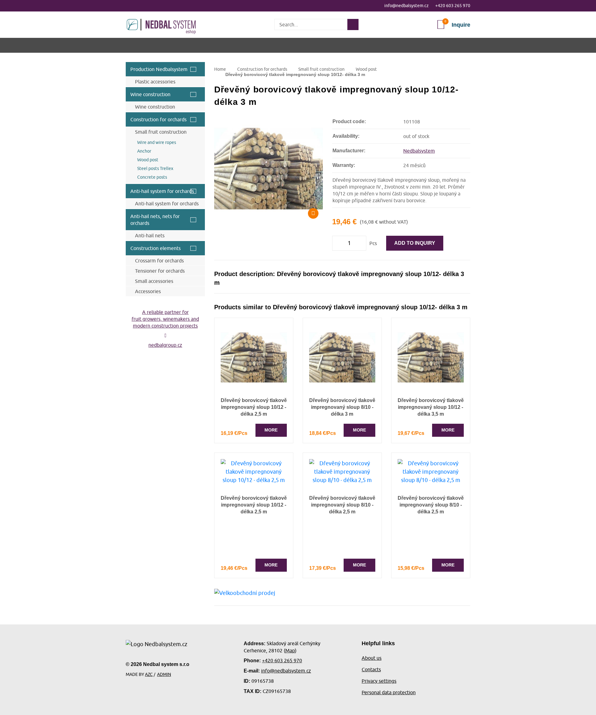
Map (290, 650)
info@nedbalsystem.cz (406, 5)
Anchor (144, 151)
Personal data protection (389, 692)
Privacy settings (379, 681)
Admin (164, 674)
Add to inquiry (414, 243)
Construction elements (155, 248)
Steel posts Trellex (155, 168)
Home (220, 69)
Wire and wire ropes (156, 142)
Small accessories (154, 281)
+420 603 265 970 (452, 5)
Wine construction (150, 94)
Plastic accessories (155, 81)
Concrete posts (152, 177)
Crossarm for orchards (159, 260)
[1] (353, 24)
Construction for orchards (158, 119)
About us (372, 658)
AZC (149, 674)
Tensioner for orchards (160, 271)
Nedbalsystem (419, 151)
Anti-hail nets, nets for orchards (155, 219)
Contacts (371, 669)
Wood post (147, 159)
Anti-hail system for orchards (162, 191)
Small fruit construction (161, 132)
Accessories (148, 291)
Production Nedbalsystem (158, 69)
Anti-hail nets (150, 235)
